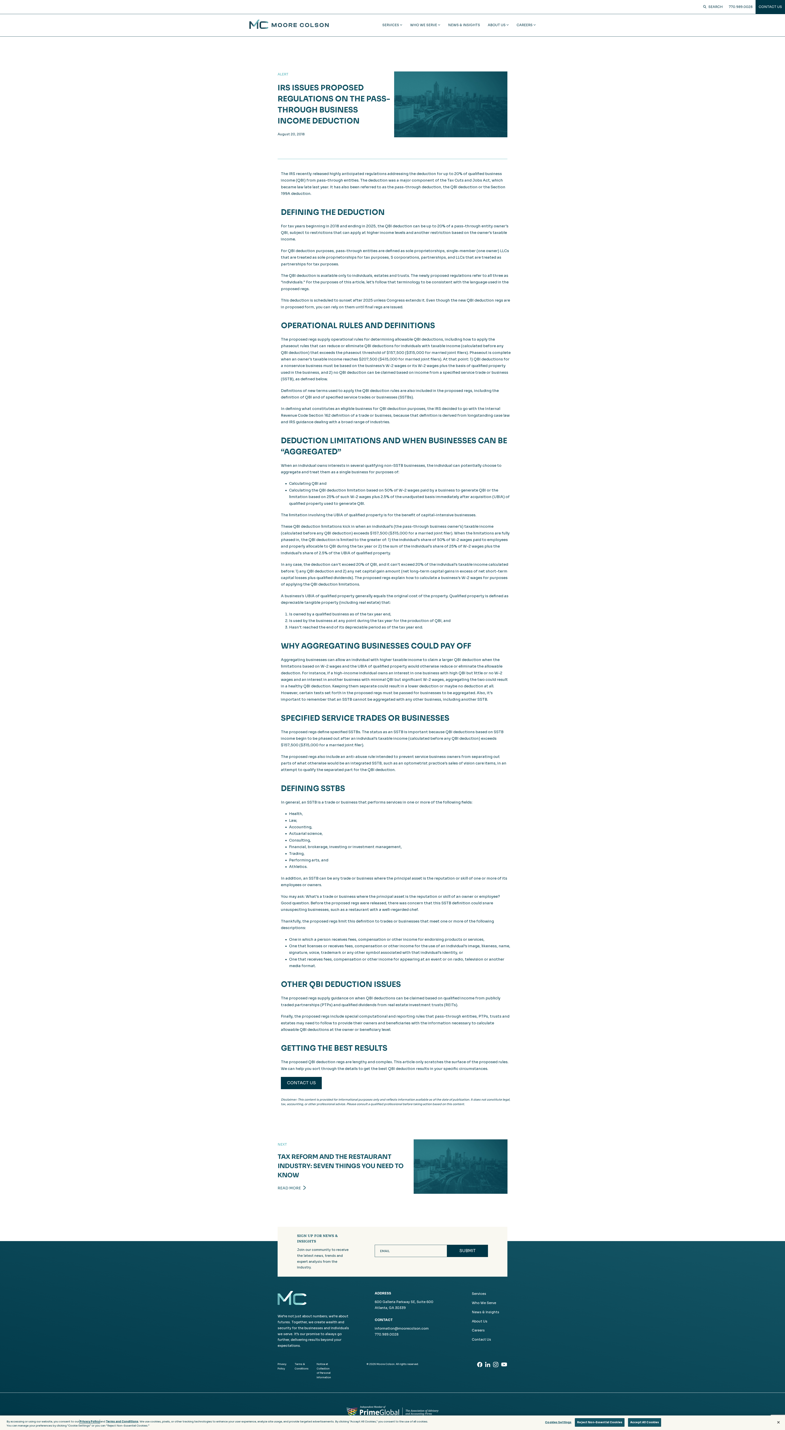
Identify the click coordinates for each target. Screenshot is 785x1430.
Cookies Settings (558, 1422)
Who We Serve (484, 1303)
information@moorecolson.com (402, 1328)
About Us (479, 1321)
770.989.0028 (740, 7)
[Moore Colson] (289, 28)
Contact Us (770, 7)
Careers (478, 1330)
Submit (467, 1250)
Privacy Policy (90, 1421)
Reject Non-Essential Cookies (599, 1422)
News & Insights (464, 25)
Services (479, 1294)
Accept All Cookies (644, 1422)
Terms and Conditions (122, 1421)
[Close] (778, 1422)
